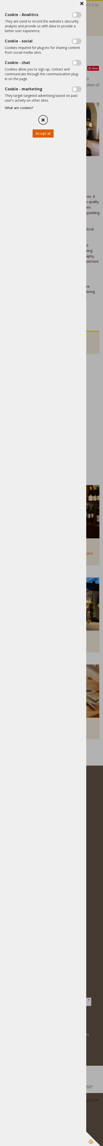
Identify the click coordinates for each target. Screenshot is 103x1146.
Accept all (43, 133)
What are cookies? (19, 107)
